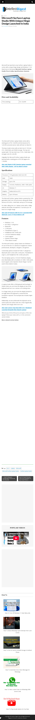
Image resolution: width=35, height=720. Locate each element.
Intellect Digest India (16, 716)
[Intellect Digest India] (14, 8)
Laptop (5, 16)
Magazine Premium (12, 718)
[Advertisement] (17, 45)
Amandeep (5, 26)
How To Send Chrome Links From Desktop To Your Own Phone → (25, 478)
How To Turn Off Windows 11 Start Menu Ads (17, 613)
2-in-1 (8, 468)
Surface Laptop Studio (26, 471)
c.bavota (25, 718)
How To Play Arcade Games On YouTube (17, 709)
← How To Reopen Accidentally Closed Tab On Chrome (9, 478)
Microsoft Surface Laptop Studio (11, 471)
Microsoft (18, 468)
